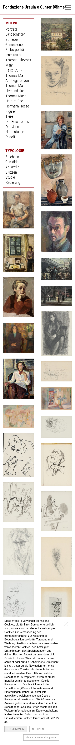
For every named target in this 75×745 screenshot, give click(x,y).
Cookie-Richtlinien (14, 658)
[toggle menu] (68, 7)
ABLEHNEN (38, 729)
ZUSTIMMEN (15, 729)
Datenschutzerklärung (37, 714)
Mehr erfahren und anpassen (41, 737)
